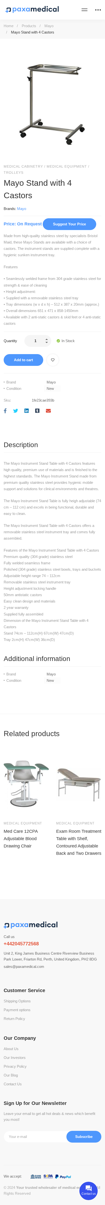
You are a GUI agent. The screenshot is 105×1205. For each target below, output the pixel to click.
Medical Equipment (67, 166)
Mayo (48, 26)
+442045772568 (21, 943)
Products (29, 26)
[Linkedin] (27, 411)
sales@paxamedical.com (24, 966)
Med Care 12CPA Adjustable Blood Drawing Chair (21, 838)
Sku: (7, 400)
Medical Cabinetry (23, 166)
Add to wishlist (53, 360)
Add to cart (23, 360)
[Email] (48, 411)
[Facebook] (5, 411)
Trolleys (13, 172)
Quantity (10, 341)
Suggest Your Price (69, 224)
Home (8, 26)
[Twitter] (15, 411)
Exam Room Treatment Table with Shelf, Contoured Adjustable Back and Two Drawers (78, 842)
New (50, 388)
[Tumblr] (37, 411)
